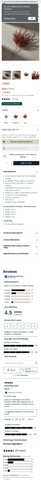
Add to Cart (26, 163)
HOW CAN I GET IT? (10, 129)
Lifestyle (6, 84)
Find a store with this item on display (23, 155)
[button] (20, 129)
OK (32, 18)
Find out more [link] (9, 18)
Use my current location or (21, 142)
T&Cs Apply (30, 95)
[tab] (20, 171)
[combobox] (20, 148)
